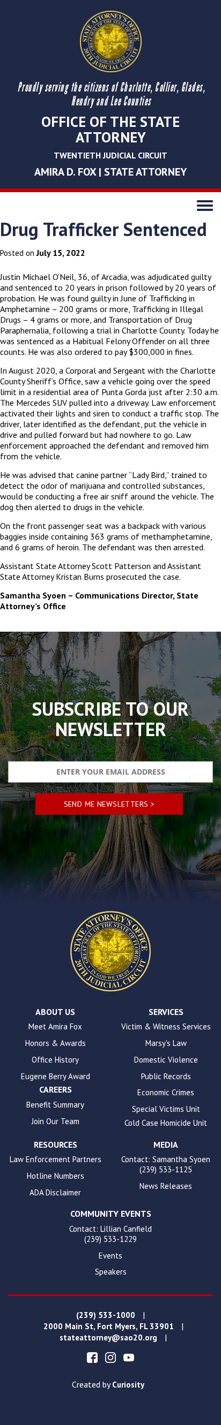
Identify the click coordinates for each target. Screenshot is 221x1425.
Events (110, 1256)
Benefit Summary (55, 1105)
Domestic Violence (166, 1060)
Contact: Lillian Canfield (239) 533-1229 (110, 1234)
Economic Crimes (165, 1092)
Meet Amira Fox (55, 1027)
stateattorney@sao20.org (108, 1338)
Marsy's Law (166, 1043)
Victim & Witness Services (166, 1027)
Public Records (166, 1076)
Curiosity (128, 1385)
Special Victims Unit (166, 1109)
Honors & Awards (55, 1043)
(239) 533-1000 (105, 1315)
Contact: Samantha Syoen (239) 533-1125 (165, 1164)
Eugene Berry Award (55, 1076)
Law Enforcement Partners (55, 1159)
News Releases (165, 1186)
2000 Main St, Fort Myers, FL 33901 (108, 1326)
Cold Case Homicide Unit (165, 1123)
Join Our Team (55, 1121)
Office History (55, 1060)
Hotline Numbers (55, 1176)
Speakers (111, 1272)
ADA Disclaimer (55, 1192)
